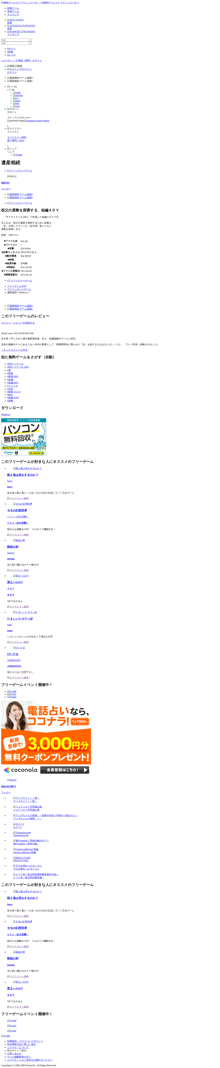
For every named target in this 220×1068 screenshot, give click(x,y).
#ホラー (11, 48)
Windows (5, 414)
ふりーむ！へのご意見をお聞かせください (30, 1060)
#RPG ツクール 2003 (18, 367)
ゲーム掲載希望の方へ (19, 1057)
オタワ (10, 588)
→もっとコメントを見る (14, 350)
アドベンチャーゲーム (19, 289)
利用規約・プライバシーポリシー (25, 1041)
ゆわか (5, 182)
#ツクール (12, 386)
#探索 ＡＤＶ (14, 391)
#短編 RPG (13, 382)
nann (9, 624)
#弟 (9, 370)
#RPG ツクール (15, 364)
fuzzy (9, 481)
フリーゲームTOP (16, 286)
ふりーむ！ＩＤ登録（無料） (16, 60)
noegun (10, 553)
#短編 (10, 379)
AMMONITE (14, 660)
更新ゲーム (13, 11)
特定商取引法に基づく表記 (21, 1044)
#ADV (10, 389)
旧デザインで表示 (16, 1050)
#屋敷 (10, 400)
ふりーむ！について (18, 1047)
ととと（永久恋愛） (18, 516)
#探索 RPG (13, 376)
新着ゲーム (13, 8)
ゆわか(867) (8, 786)
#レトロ (11, 55)
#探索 (10, 51)
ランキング (13, 14)
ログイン (37, 60)
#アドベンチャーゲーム (19, 170)
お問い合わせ (14, 1053)
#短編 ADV (13, 397)
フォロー (6, 189)
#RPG (10, 394)
